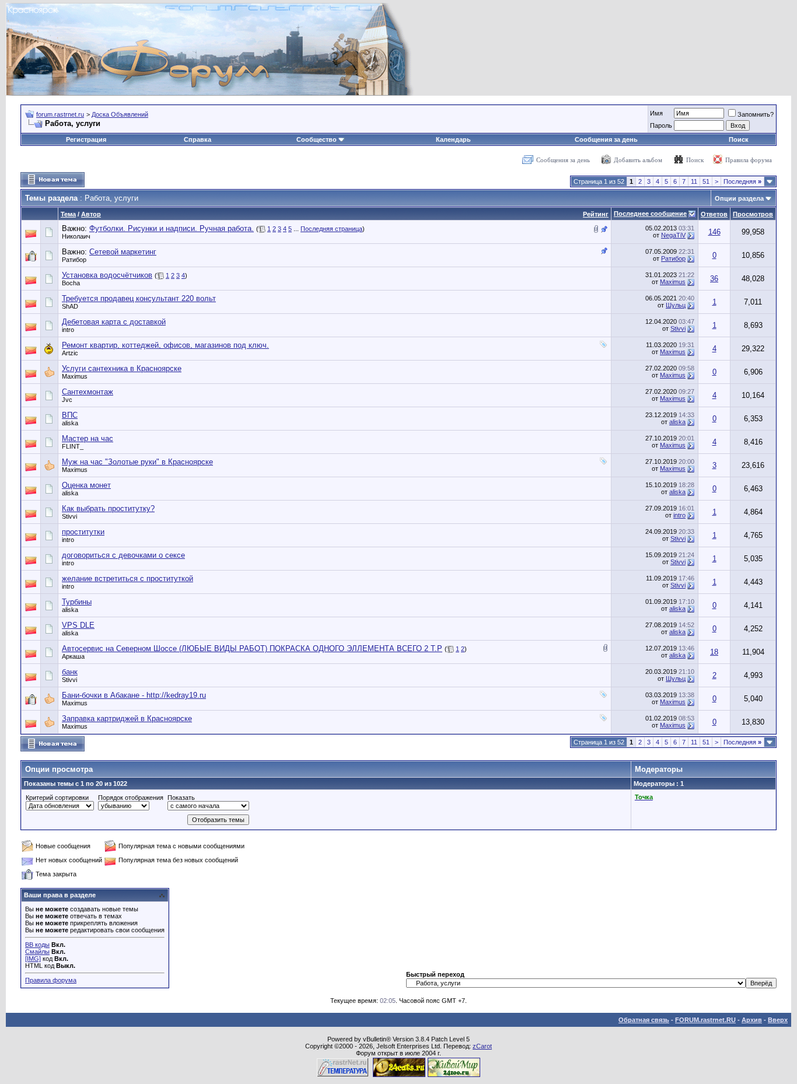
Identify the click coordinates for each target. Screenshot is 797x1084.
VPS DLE (78, 625)
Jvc (67, 399)
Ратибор (74, 259)
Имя (656, 113)
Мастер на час (87, 438)
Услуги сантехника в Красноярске (121, 368)
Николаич (76, 236)
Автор (91, 214)
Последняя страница (331, 228)
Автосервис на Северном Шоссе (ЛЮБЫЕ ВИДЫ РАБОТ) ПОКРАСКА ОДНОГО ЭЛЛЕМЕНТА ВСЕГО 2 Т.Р (252, 648)
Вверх (778, 1019)
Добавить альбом (638, 159)
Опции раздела (739, 198)
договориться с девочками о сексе (123, 555)
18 (714, 652)
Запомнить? (755, 114)
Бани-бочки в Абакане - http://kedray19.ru (134, 695)
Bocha (71, 282)
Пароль (661, 125)
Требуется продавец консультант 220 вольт (139, 298)
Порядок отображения (130, 797)
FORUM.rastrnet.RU (705, 1019)
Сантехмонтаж (87, 391)
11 (694, 181)
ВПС (70, 415)
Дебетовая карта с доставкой (114, 321)
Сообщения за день (606, 139)
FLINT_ (72, 446)
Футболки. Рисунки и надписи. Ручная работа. (171, 228)
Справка (197, 139)
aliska (70, 422)
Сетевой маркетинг (122, 251)
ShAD (70, 306)
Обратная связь (643, 1019)
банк (70, 671)
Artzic (70, 352)
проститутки (83, 531)
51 (705, 181)
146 (714, 232)
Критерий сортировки (57, 797)
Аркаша (73, 656)
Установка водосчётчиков (107, 275)
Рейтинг (596, 214)
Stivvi (678, 328)
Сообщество (316, 139)
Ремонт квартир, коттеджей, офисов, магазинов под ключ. (165, 345)
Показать (181, 797)
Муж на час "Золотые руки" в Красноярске (137, 461)
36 (714, 278)
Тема (68, 214)
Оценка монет (86, 485)
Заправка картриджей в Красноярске (127, 718)
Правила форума (748, 159)
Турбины (77, 601)
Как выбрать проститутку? (108, 508)
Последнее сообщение (650, 213)
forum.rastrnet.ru (60, 114)
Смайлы (37, 951)
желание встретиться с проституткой (127, 578)
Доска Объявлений (120, 114)
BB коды (37, 944)
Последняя (742, 181)
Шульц (676, 305)
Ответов (714, 214)
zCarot (482, 1046)
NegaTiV (673, 235)
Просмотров (753, 214)
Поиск (739, 139)
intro (68, 329)
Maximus (673, 281)
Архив (752, 1019)
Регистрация (86, 139)
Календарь (453, 139)
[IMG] (33, 958)
